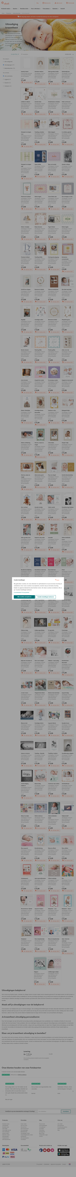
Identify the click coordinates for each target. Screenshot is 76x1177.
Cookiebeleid (17, 592)
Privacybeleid (25, 592)
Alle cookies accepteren (24, 597)
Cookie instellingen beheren (45, 597)
